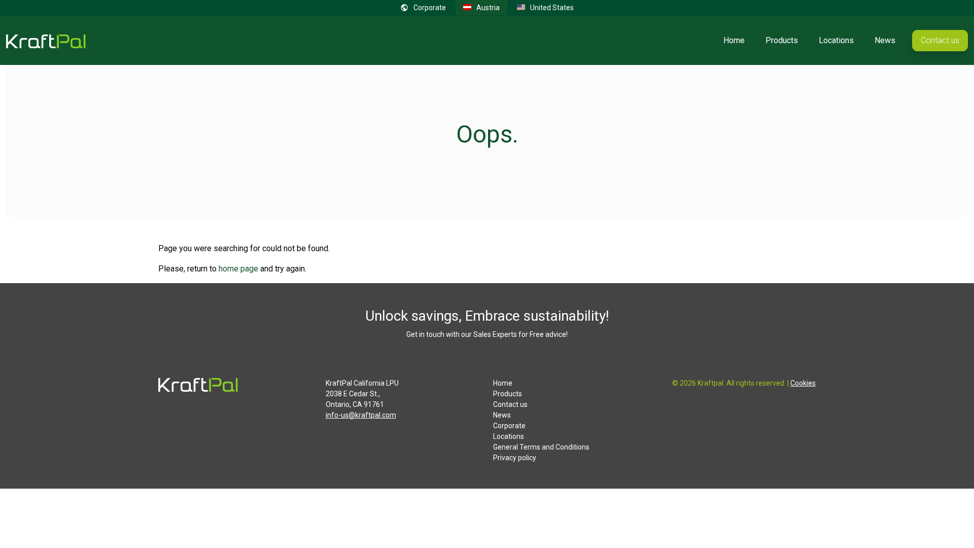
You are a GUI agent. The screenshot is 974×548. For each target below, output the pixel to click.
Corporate (509, 426)
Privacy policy (514, 458)
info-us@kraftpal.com (361, 415)
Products (782, 40)
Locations (836, 40)
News (885, 40)
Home (734, 40)
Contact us (940, 40)
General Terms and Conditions (541, 447)
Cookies (803, 383)
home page (238, 268)
